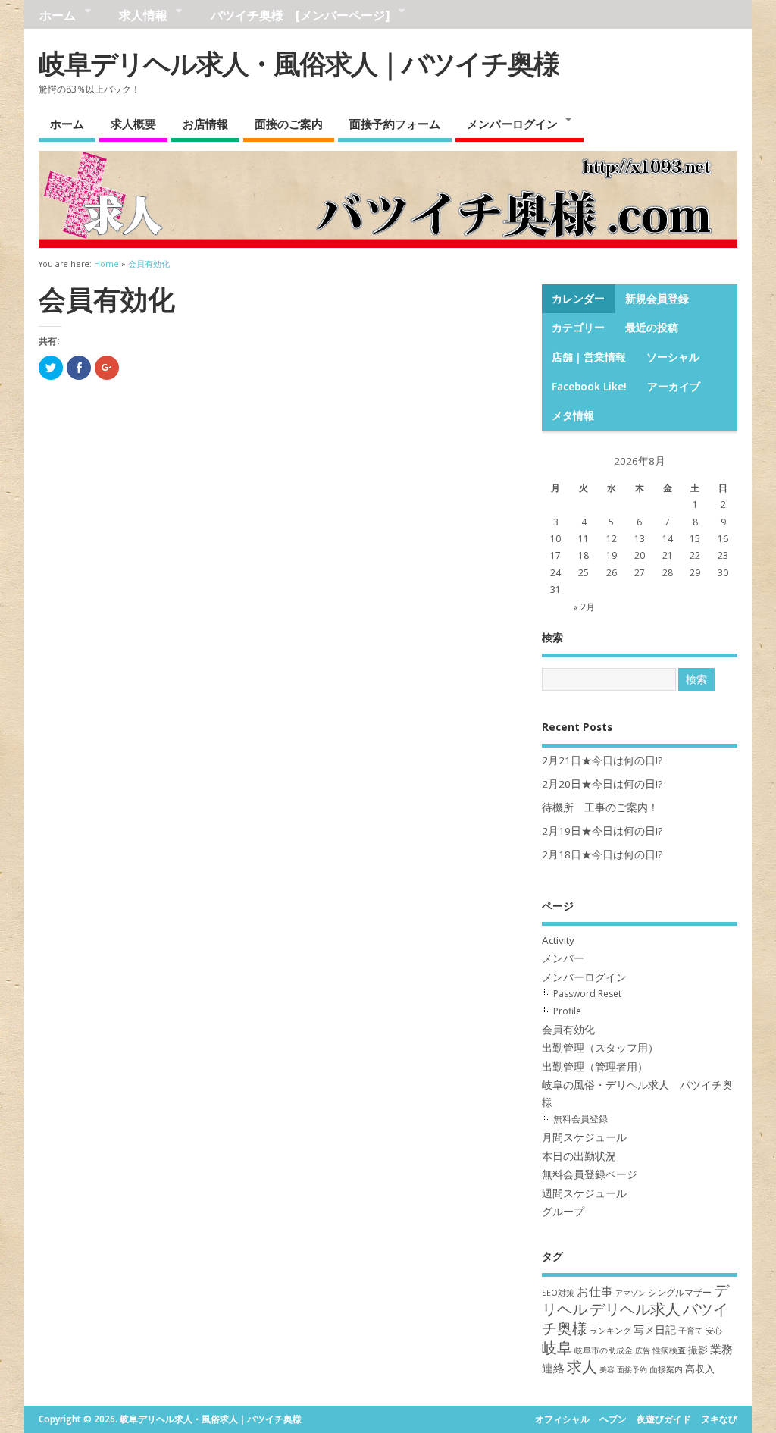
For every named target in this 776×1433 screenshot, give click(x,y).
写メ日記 (655, 1329)
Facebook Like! (589, 387)
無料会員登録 (580, 1118)
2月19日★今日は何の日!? (602, 831)
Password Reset (587, 993)
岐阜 (557, 1347)
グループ (563, 1211)
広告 (642, 1350)
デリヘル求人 (635, 1309)
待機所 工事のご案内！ (600, 807)
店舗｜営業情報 (589, 357)
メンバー (563, 958)
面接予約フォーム (394, 123)
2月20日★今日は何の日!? (602, 784)
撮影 (698, 1349)
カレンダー (578, 299)
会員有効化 (568, 1029)
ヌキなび (719, 1419)
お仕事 (595, 1291)
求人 (582, 1366)
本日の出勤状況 (579, 1156)
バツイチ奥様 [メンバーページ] (300, 15)
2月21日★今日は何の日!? (602, 760)
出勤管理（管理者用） (595, 1067)
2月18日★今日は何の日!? (602, 854)
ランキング (610, 1330)
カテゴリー (578, 327)
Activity (558, 940)
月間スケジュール (584, 1137)
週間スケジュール (584, 1193)
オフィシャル (562, 1419)
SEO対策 (558, 1292)
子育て (690, 1330)
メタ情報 (573, 415)
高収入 (700, 1368)
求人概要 (133, 123)
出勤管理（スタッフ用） (600, 1048)
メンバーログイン (512, 123)
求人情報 (143, 15)
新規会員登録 (657, 299)
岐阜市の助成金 (603, 1350)
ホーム (57, 15)
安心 (714, 1330)
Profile (567, 1011)
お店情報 (205, 123)
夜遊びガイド (664, 1419)
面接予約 (632, 1369)
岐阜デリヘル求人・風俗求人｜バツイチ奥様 (299, 63)
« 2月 (584, 606)
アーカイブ (673, 387)
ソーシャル (672, 357)
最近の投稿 (651, 327)
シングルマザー (680, 1292)
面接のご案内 (289, 123)
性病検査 (669, 1350)
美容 (607, 1369)
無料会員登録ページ (589, 1174)
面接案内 (666, 1369)
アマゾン (630, 1292)
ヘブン (613, 1419)
